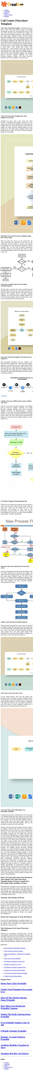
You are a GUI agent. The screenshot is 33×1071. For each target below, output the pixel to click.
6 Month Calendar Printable (13, 1031)
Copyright (7, 1064)
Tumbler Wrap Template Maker (13, 976)
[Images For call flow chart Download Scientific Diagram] (16, 602)
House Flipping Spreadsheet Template (14, 948)
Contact (6, 1062)
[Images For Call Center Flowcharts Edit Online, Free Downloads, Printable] (16, 757)
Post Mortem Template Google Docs (14, 961)
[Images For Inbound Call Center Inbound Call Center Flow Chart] (16, 540)
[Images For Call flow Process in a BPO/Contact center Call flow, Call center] (16, 387)
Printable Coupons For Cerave (12, 964)
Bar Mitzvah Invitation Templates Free (15, 967)
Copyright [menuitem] (7, 11)
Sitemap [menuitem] (6, 16)
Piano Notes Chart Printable (13, 983)
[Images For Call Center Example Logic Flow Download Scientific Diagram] (16, 268)
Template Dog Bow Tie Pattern (15, 1053)
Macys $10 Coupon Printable (12, 958)
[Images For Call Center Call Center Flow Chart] (16, 664)
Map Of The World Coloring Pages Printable (14, 999)
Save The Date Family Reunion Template (15, 973)
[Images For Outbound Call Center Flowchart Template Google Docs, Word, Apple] (16, 183)
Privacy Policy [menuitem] (8, 15)
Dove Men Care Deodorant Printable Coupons (13, 1007)
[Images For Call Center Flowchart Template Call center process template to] (16, 327)
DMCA (6, 1065)
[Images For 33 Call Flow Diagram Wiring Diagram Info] (16, 460)
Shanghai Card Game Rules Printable (14, 970)
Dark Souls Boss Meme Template (13, 951)
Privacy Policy (8, 1067)
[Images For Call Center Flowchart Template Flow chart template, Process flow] (16, 87)
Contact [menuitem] (6, 10)
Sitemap (6, 1069)
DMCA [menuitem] (6, 13)
